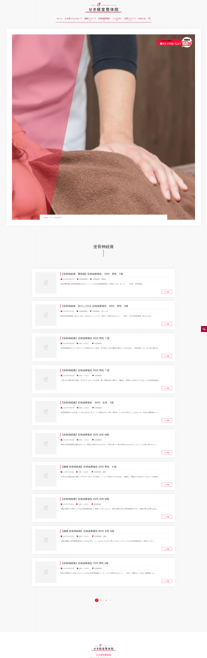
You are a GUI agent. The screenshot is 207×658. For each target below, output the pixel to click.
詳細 (167, 292)
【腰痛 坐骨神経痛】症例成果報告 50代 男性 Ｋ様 (89, 466)
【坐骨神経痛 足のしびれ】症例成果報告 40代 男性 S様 (94, 306)
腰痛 (104, 472)
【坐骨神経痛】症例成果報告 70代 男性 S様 (84, 563)
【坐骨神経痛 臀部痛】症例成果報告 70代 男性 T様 (92, 273)
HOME (45, 217)
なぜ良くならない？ (73, 18)
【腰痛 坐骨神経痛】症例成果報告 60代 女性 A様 (87, 531)
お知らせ (142, 18)
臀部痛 (103, 279)
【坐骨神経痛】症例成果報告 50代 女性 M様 (85, 434)
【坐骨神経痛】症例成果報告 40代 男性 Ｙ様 (85, 338)
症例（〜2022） (84, 343)
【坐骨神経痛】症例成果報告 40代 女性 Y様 (87, 402)
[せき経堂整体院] (103, 10)
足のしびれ (104, 311)
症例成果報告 (83, 279)
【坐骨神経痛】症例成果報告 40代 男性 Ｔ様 (85, 370)
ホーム (59, 18)
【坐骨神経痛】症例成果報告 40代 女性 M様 (85, 499)
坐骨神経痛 (96, 279)
